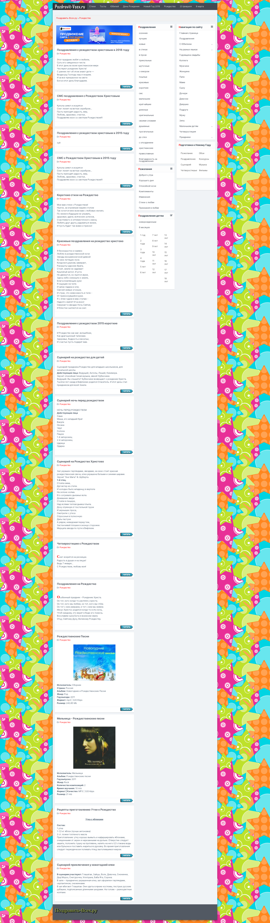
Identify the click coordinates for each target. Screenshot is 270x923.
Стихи (92, 6)
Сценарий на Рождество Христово (80, 461)
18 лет (166, 280)
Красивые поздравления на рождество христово (90, 241)
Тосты (103, 6)
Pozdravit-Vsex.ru (70, 6)
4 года (142, 259)
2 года (142, 242)
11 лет (154, 262)
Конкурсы (204, 159)
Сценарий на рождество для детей (80, 357)
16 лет (166, 262)
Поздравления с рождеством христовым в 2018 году (93, 50)
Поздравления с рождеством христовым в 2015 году (93, 133)
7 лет (155, 235)
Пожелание (187, 153)
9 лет (155, 246)
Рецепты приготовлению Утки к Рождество (86, 809)
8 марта (200, 6)
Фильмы (203, 170)
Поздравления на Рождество (76, 584)
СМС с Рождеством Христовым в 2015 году (86, 158)
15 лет (166, 254)
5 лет (143, 266)
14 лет (166, 245)
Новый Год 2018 (152, 6)
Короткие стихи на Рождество (77, 195)
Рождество (170, 6)
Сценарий (186, 164)
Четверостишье (188, 170)
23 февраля (186, 6)
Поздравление (188, 159)
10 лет (154, 253)
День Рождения (131, 6)
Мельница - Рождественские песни (80, 718)
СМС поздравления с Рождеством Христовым (88, 96)
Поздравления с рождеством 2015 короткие (87, 323)
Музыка (203, 164)
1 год (142, 235)
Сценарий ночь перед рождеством (80, 400)
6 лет (143, 272)
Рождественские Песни (73, 636)
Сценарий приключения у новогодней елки (86, 864)
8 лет (155, 240)
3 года (142, 251)
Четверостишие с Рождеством (78, 543)
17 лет (166, 271)
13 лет (166, 236)
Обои (201, 153)
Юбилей (114, 6)
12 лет (154, 271)
